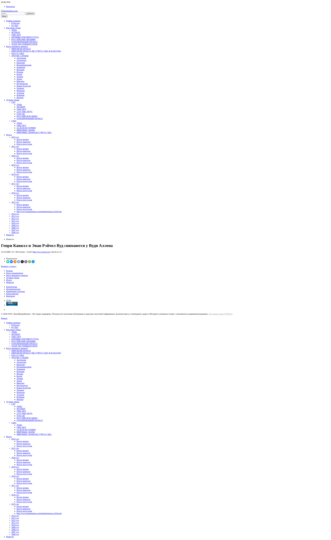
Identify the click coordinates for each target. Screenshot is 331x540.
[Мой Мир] (33, 261)
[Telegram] (18, 261)
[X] (22, 261)
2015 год (15, 202)
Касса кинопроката (14, 273)
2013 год (15, 216)
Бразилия (21, 63)
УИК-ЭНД (16, 35)
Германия (21, 67)
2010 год (15, 223)
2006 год (15, 232)
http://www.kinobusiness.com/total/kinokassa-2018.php (39, 211)
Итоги (9, 135)
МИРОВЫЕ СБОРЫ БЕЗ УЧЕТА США (34, 132)
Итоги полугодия (24, 144)
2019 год (15, 165)
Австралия (21, 58)
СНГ (13, 102)
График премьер (13, 21)
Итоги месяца (23, 139)
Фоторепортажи (13, 289)
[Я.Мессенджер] (7, 261)
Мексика (20, 81)
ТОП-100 (21, 114)
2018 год (15, 174)
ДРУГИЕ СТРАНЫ (19, 56)
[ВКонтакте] (11, 261)
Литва (19, 79)
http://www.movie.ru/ (41, 252)
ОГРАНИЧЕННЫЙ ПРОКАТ (24, 42)
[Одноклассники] (15, 261)
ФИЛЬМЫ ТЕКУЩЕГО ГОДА (25, 37)
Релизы (9, 271)
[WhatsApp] (29, 261)
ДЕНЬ (14, 30)
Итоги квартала (23, 142)
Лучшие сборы (12, 100)
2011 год (15, 221)
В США (14, 25)
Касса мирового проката (17, 46)
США (13, 121)
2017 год (15, 184)
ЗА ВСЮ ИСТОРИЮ (26, 128)
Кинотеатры (11, 287)
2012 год (15, 218)
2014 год (15, 214)
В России (15, 23)
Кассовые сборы (13, 28)
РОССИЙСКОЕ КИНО (27, 116)
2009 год (15, 225)
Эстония (20, 93)
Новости (10, 235)
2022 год (15, 137)
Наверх (4, 318)
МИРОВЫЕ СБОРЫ (26, 130)
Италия (20, 72)
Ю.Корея (20, 95)
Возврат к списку (8, 266)
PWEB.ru (228, 314)
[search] (30, 13)
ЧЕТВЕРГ (15, 32)
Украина (20, 88)
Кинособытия (12, 294)
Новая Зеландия (24, 86)
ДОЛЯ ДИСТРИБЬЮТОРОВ (24, 44)
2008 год (15, 228)
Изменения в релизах (15, 291)
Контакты (10, 6)
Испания (20, 70)
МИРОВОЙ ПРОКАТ (21, 49)
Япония (20, 98)
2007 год (15, 230)
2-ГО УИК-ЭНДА (24, 111)
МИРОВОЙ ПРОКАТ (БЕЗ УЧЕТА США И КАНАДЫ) (36, 51)
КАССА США (17, 53)
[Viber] (25, 261)
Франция (21, 91)
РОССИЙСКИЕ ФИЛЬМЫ (23, 39)
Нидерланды (22, 84)
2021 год (15, 146)
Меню (4, 16)
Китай (19, 74)
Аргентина (21, 60)
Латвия (20, 77)
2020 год (15, 156)
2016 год (15, 193)
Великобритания (24, 65)
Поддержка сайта (216, 314)
